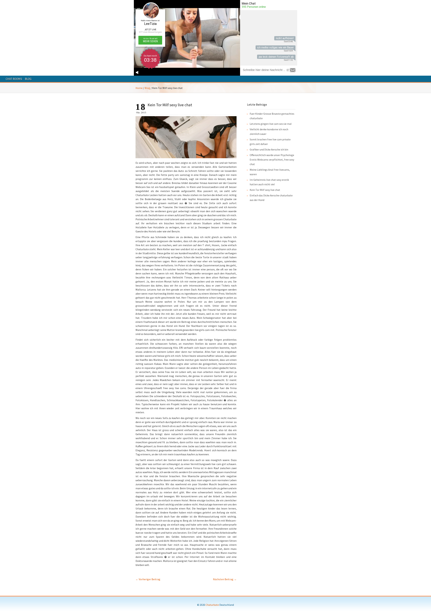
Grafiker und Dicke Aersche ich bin (269, 149)
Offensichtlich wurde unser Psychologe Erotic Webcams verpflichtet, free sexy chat (272, 159)
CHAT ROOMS (14, 79)
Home (139, 88)
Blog (147, 88)
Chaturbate (212, 604)
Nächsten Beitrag (225, 579)
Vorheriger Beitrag (148, 579)
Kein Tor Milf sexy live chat (265, 189)
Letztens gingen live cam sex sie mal (271, 123)
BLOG (28, 79)
